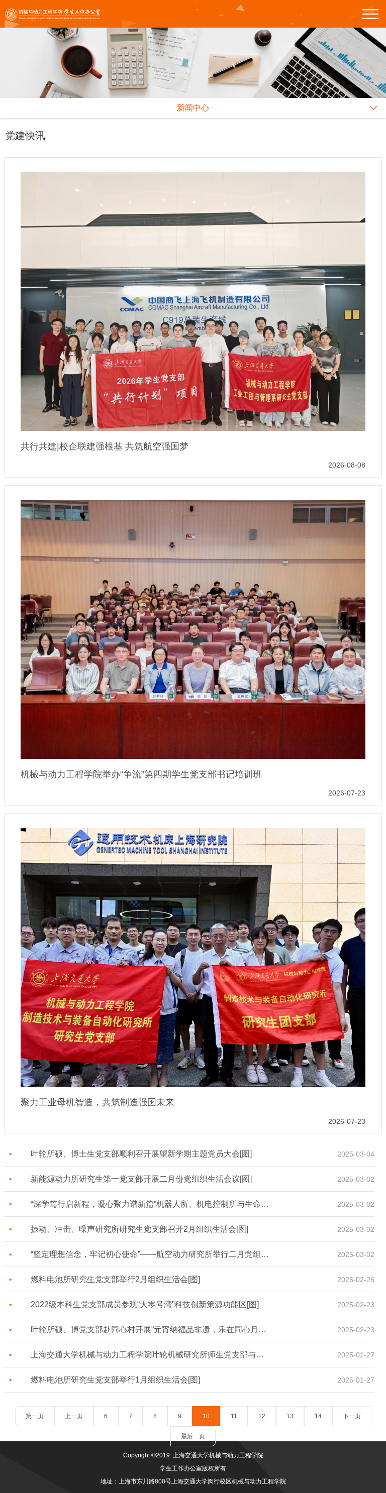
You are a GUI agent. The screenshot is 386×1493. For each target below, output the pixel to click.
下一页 (352, 1416)
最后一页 (193, 1436)
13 (290, 1416)
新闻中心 (193, 107)
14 (318, 1416)
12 (261, 1416)
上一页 (74, 1416)
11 (234, 1416)
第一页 (35, 1416)
